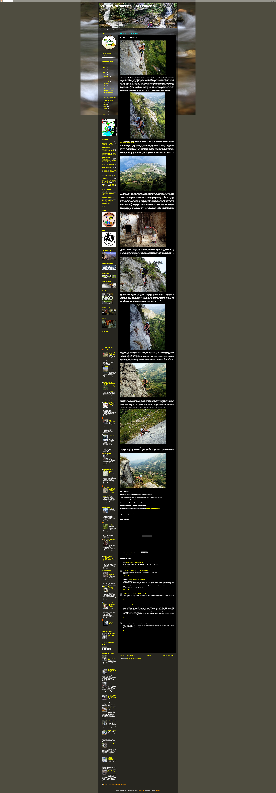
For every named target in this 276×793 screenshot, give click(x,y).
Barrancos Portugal (106, 160)
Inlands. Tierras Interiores (107, 350)
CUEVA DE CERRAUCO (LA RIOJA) (112, 437)
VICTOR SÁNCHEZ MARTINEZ (108, 486)
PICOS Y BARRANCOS (109, 539)
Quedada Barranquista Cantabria (111, 758)
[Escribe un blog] (142, 552)
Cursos (104, 169)
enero (106, 111)
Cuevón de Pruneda (109, 88)
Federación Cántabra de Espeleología (108, 198)
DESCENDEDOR (107, 402)
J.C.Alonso (126, 570)
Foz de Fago (107, 95)
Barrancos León (106, 153)
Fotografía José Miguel (108, 201)
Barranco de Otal (112, 730)
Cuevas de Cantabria (109, 166)
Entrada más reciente (127, 655)
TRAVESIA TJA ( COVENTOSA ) (112, 421)
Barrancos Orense (109, 155)
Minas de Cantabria (106, 172)
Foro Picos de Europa (107, 200)
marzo (106, 108)
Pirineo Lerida (112, 174)
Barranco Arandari (111, 588)
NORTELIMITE (107, 619)
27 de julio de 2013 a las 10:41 (136, 579)
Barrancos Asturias (107, 144)
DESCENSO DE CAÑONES (107, 557)
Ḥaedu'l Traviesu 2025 (110, 456)
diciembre (107, 76)
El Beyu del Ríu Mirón (111, 524)
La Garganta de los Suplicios (111, 605)
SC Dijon (104, 206)
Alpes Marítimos (107, 142)
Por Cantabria (105, 205)
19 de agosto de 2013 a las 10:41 (140, 622)
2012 (105, 114)
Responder (126, 566)
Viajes (114, 182)
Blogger (158, 790)
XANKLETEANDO (107, 570)
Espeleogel (106, 434)
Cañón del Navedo (108, 100)
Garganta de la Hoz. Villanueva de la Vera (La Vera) (111, 657)
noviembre (107, 78)
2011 (104, 116)
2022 (105, 63)
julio (105, 85)
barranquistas (106, 507)
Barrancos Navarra (111, 154)
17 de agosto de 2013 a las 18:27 (137, 604)
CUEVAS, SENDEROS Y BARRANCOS (128, 6)
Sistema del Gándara (109, 181)
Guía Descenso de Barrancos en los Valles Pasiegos (112, 671)
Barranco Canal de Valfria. (111, 622)
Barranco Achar (108, 94)
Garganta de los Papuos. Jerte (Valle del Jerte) (112, 684)
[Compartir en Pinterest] (147, 552)
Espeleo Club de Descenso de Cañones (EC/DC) (109, 383)
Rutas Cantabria (109, 177)
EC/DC (103, 196)
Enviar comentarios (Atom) (134, 658)
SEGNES (111, 508)
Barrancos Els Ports (108, 150)
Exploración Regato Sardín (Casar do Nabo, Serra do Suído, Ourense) (112, 388)
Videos (112, 185)
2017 (105, 67)
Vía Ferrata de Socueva (110, 87)
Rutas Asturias (108, 175)
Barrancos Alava (107, 143)
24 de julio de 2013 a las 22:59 (135, 562)
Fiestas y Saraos (109, 171)
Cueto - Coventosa (111, 472)
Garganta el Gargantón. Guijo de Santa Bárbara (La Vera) (112, 746)
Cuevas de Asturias (108, 164)
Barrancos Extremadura (108, 151)
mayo (105, 104)
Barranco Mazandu (109, 92)
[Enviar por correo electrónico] (141, 552)
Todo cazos (106, 586)
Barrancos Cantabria (106, 148)
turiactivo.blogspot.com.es (127, 142)
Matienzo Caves (106, 203)
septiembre (107, 81)
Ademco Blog (105, 191)
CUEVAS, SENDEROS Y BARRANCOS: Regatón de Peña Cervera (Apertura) (109, 559)
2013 (105, 74)
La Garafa (105, 366)
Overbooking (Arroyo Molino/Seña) (112, 353)
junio (105, 102)
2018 (105, 65)
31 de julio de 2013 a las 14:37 (139, 593)
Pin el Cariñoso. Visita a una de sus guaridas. (112, 771)
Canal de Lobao (112, 720)
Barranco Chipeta (108, 90)
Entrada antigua (168, 655)
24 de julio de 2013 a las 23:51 (139, 570)
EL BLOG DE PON (108, 417)
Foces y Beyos (107, 522)
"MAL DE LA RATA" (112, 404)
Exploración (113, 170)
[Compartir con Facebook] (145, 552)
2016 (105, 69)
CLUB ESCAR (107, 453)
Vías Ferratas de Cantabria (138, 554)
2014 (105, 72)
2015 (105, 70)
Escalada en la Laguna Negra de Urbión (112, 369)
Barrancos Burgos (107, 145)
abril (105, 106)
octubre (106, 79)
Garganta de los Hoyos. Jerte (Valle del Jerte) (112, 696)
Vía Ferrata (128, 554)
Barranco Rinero (112, 707)
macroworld (141, 790)
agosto (106, 83)
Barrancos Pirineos (106, 158)
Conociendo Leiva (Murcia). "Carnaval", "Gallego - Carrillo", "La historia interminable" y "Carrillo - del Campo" (109, 492)
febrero (106, 110)
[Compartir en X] (144, 552)
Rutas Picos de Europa (109, 180)
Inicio (149, 655)
